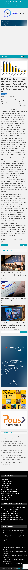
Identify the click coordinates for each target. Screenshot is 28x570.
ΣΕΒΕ (3, 241)
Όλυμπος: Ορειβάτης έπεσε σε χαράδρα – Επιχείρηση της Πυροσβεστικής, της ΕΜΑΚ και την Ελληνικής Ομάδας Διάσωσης (14, 457)
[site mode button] (22, 56)
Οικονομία (4, 94)
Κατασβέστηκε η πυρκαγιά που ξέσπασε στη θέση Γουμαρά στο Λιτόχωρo (14, 437)
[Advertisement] (14, 41)
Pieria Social (17, 96)
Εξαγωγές (20, 239)
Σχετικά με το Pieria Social (10, 3)
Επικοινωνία (20, 3)
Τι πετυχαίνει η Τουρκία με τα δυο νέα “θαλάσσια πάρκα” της (12, 463)
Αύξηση (14, 239)
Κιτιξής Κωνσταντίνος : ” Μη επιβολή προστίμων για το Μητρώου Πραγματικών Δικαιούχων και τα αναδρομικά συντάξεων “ (5, 245)
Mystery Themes (21, 568)
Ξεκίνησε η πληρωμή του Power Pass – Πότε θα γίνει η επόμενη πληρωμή (13, 299)
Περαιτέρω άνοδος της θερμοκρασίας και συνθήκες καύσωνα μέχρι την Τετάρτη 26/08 (14, 451)
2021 (9, 239)
